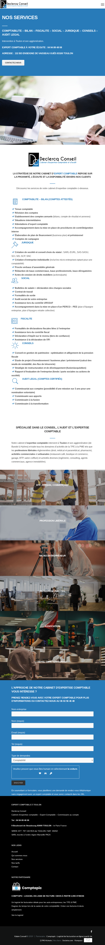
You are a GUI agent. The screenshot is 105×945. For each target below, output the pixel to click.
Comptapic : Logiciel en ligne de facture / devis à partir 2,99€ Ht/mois (47, 896)
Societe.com (67, 940)
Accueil (14, 852)
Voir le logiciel (17, 915)
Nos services (17, 859)
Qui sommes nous (19, 855)
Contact (14, 867)
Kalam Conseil (20, 936)
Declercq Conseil (18, 811)
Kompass (78, 940)
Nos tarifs (15, 863)
